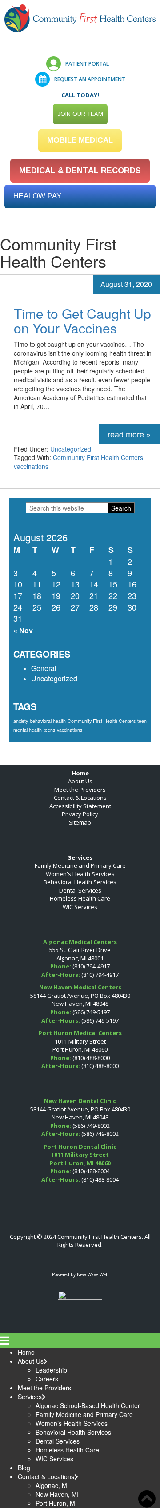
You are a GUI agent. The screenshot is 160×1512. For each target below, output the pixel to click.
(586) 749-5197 (91, 1012)
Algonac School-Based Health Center (88, 1405)
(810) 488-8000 (91, 1058)
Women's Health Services (80, 874)
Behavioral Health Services (80, 882)
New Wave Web (92, 1274)
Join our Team (80, 114)
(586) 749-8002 (91, 1126)
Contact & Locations (80, 798)
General (43, 668)
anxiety (20, 721)
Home (26, 1352)
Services (30, 1396)
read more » (129, 434)
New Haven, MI (57, 1494)
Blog (24, 1467)
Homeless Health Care (80, 898)
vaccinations (31, 466)
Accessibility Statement (80, 806)
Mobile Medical (80, 140)
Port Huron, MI (56, 1503)
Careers (47, 1378)
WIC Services (80, 907)
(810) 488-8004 (91, 1171)
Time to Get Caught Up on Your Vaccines (82, 320)
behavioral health (48, 721)
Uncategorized (70, 448)
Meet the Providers (80, 790)
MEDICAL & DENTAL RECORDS (80, 170)
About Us (80, 781)
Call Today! (80, 95)
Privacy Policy (80, 814)
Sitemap (80, 822)
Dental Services (80, 890)
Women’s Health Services (72, 1423)
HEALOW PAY (37, 196)
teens (49, 729)
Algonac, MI (52, 1485)
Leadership (51, 1369)
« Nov (23, 630)
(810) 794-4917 (91, 966)
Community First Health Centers (98, 457)
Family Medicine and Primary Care (80, 865)
